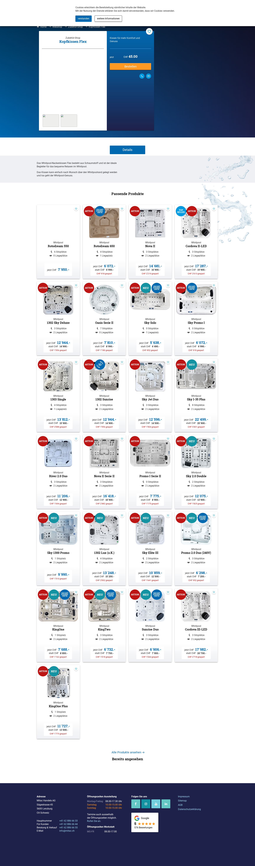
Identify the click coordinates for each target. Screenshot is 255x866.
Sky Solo (150, 318)
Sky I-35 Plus (196, 395)
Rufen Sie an (93, 821)
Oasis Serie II (104, 318)
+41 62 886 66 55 (68, 827)
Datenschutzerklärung (189, 809)
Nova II (150, 242)
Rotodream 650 (104, 242)
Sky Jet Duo (150, 395)
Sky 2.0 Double (196, 472)
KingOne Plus (58, 702)
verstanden (83, 18)
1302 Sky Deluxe (58, 318)
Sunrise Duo (150, 625)
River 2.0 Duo (58, 472)
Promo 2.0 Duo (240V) (196, 548)
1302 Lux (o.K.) (104, 548)
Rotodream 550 (58, 242)
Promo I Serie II (150, 472)
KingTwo (104, 625)
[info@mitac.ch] (148, 76)
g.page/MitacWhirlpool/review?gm (144, 822)
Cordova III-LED (196, 625)
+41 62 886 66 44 (68, 824)
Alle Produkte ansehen (126, 752)
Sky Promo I (196, 318)
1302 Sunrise (104, 395)
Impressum (184, 796)
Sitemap (182, 800)
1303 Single (58, 395)
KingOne (58, 625)
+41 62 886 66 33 (68, 820)
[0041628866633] (141, 76)
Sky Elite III (150, 548)
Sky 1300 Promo (58, 548)
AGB (180, 805)
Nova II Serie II (104, 472)
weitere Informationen (108, 18)
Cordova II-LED (196, 242)
